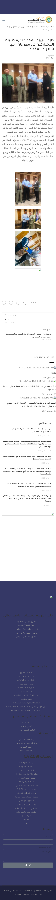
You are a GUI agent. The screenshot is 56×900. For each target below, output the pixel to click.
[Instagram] (32, 6)
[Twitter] (39, 6)
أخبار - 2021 (50, 58)
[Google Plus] (18, 303)
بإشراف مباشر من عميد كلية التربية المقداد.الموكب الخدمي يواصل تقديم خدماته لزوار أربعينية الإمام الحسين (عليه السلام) (26, 498)
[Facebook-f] (17, 6)
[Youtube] (24, 6)
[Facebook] (25, 303)
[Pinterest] (4, 303)
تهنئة (7, 320)
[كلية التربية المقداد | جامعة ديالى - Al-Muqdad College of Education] (40, 21)
